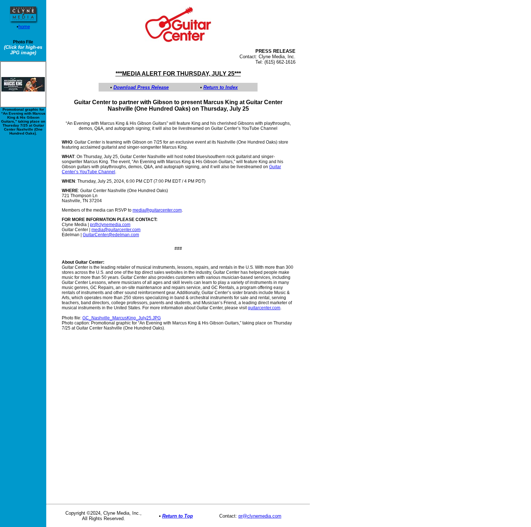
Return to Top (177, 516)
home (24, 26)
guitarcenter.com (264, 307)
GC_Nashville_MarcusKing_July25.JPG (121, 317)
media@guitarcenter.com (157, 210)
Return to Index (220, 87)
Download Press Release (141, 87)
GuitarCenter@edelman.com (111, 234)
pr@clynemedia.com (110, 224)
